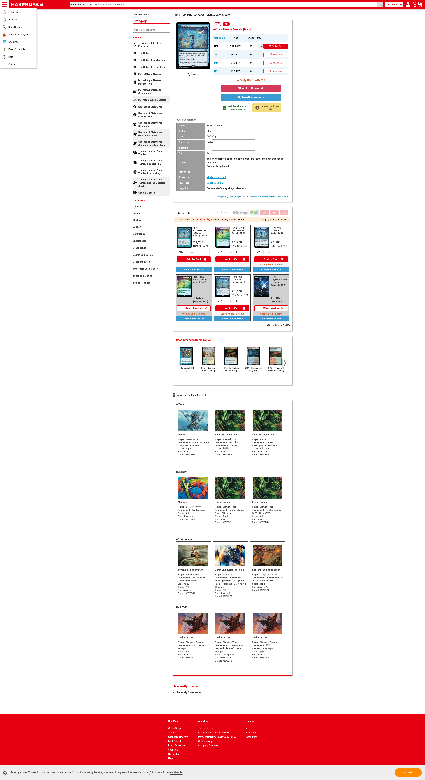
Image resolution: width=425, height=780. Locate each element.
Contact (12, 64)
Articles (12, 19)
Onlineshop (14, 12)
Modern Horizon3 (216, 177)
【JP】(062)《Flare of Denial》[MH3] (238, 279)
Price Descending (201, 219)
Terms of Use (205, 728)
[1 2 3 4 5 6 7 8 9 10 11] (260, 46)
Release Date (237, 219)
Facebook (251, 732)
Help (10, 57)
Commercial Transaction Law (214, 732)
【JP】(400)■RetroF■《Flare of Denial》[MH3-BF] (201, 232)
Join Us (250, 721)
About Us (203, 721)
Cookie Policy (205, 741)
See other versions (252, 97)
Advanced (392, 4)
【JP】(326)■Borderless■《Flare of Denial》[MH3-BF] (279, 281)
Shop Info (13, 42)
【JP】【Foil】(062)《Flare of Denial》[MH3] (238, 230)
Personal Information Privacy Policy (217, 737)
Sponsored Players (18, 34)
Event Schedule (16, 49)
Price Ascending (220, 219)
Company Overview (208, 745)
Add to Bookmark (252, 88)
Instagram (251, 737)
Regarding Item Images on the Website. (237, 196)
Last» (284, 219)
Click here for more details (166, 772)
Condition (219, 38)
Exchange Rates (141, 14)
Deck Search (15, 27)
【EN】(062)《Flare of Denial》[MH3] (277, 230)
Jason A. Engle (215, 183)
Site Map (173, 721)
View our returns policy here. (274, 196)
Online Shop (174, 728)
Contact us (174, 754)
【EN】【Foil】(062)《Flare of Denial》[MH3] (200, 279)
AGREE (408, 772)
